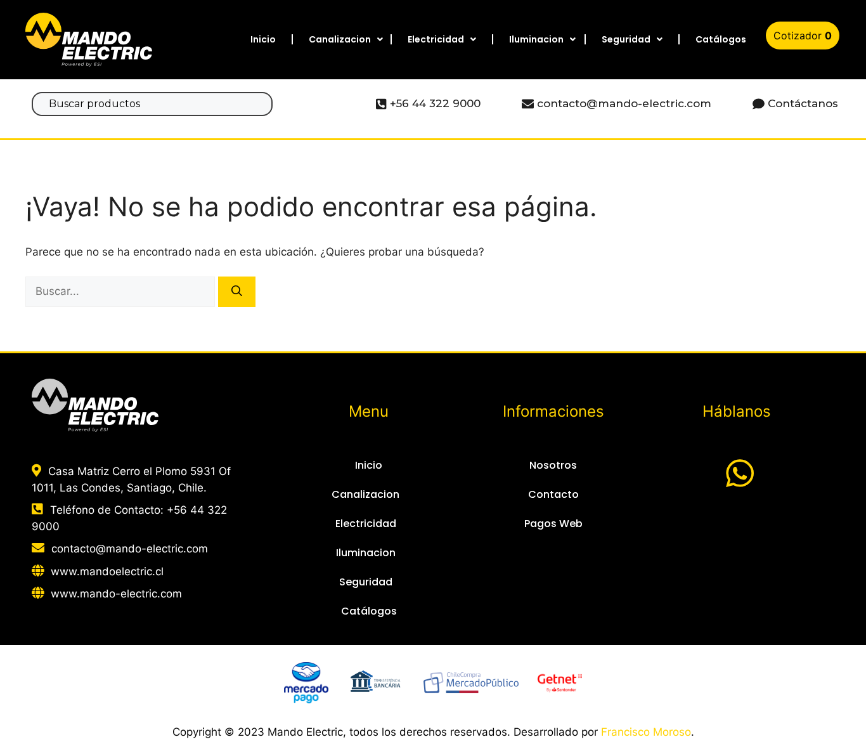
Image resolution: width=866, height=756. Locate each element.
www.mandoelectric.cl (107, 571)
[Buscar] (236, 292)
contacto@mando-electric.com (129, 548)
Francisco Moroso (646, 732)
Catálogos (720, 39)
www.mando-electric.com (116, 593)
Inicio (263, 39)
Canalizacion (340, 39)
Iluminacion (536, 39)
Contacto (553, 494)
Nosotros (553, 465)
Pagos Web (553, 523)
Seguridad (626, 39)
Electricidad (436, 39)
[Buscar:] (121, 291)
